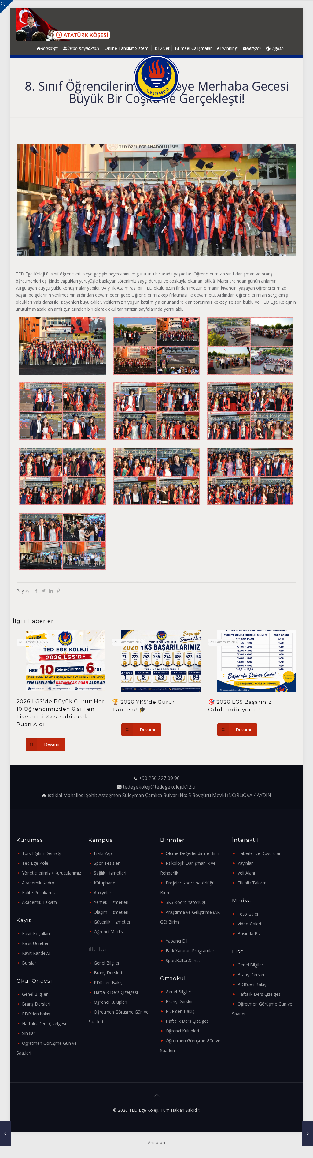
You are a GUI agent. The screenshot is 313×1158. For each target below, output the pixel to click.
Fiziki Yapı (103, 853)
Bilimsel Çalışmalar (193, 48)
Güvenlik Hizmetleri (112, 922)
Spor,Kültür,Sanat (183, 960)
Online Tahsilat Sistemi (127, 48)
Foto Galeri (249, 914)
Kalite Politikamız (39, 892)
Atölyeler (102, 892)
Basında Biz (249, 933)
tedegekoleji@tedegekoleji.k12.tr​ (159, 787)
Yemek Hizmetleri (111, 902)
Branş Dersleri (36, 1004)
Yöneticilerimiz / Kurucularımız (51, 873)
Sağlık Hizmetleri (110, 873)
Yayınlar (245, 863)
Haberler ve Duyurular (259, 853)
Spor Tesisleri (107, 863)
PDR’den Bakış (108, 982)
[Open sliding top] (7, 7)
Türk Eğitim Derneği (41, 853)
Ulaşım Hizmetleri (111, 912)
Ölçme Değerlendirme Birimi (194, 853)
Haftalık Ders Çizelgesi (44, 1023)
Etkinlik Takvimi (252, 883)
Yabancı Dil (176, 941)
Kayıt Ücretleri (36, 943)
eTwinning (227, 48)
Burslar (29, 963)
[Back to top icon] (156, 1095)
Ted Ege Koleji (36, 863)
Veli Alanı (246, 873)
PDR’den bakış (36, 1014)
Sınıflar (28, 1033)
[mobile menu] (287, 56)
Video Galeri (249, 924)
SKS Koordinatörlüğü (186, 902)
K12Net (162, 48)
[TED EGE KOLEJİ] (156, 78)
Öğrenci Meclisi (109, 932)
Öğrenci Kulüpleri (110, 1002)
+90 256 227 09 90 (159, 778)
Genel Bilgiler (35, 994)
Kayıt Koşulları (36, 933)
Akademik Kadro (38, 883)
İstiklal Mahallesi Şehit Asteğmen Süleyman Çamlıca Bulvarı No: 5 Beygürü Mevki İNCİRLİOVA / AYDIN (159, 795)
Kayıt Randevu (36, 953)
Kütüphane (104, 883)
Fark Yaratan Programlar (190, 951)
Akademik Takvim (39, 902)
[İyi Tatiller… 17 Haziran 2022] (5, 1133)
